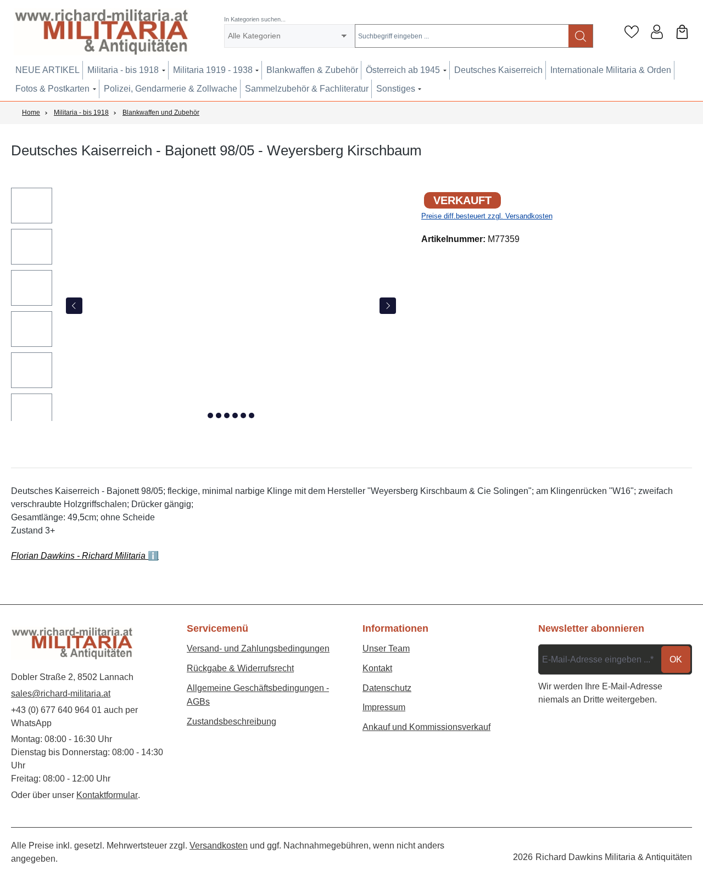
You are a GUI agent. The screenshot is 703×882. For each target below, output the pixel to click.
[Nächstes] (388, 305)
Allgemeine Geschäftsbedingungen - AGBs (258, 695)
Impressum (383, 707)
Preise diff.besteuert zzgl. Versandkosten (487, 216)
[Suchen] (580, 36)
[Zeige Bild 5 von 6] (243, 415)
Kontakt (377, 668)
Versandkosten (218, 845)
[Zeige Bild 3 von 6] (227, 415)
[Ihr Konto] (657, 32)
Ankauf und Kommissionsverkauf (426, 727)
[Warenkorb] (682, 32)
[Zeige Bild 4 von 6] (235, 415)
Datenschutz (386, 688)
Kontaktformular (107, 795)
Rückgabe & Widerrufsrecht (240, 668)
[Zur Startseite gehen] (101, 31)
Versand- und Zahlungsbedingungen (258, 648)
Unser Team (386, 648)
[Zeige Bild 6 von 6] (251, 415)
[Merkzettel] (631, 32)
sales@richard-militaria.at (60, 693)
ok (675, 659)
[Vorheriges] (74, 305)
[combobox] (462, 36)
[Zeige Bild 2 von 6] (218, 415)
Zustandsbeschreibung (231, 721)
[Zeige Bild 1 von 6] (210, 415)
